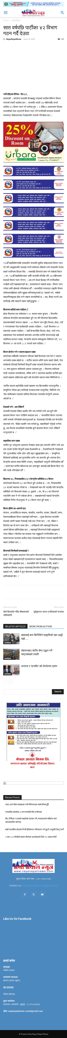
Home (6, 20)
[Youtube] (42, 894)
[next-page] (10, 682)
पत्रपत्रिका (16, 20)
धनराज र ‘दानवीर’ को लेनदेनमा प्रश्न (39, 666)
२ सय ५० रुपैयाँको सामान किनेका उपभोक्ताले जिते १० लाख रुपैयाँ (30, 837)
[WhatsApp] (39, 46)
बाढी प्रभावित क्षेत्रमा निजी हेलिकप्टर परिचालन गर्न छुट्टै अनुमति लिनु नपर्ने (34, 829)
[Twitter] (24, 46)
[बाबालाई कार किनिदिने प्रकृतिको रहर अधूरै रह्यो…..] (11, 638)
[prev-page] (5, 682)
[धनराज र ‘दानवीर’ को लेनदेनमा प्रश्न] (11, 670)
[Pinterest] (31, 46)
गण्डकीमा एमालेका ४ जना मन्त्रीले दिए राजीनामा (23, 812)
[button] (5, 12)
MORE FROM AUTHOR (40, 626)
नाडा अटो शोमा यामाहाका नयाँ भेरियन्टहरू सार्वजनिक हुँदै (27, 804)
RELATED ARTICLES (15, 626)
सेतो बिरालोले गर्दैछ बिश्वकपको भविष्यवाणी (16, 613)
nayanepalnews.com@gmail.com (40, 885)
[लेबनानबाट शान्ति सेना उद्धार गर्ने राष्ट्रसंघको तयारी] (11, 654)
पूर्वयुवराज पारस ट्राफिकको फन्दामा (49, 611)
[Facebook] (16, 46)
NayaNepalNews (13, 39)
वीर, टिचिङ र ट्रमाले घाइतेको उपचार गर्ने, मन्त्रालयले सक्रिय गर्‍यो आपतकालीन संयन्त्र (31, 820)
